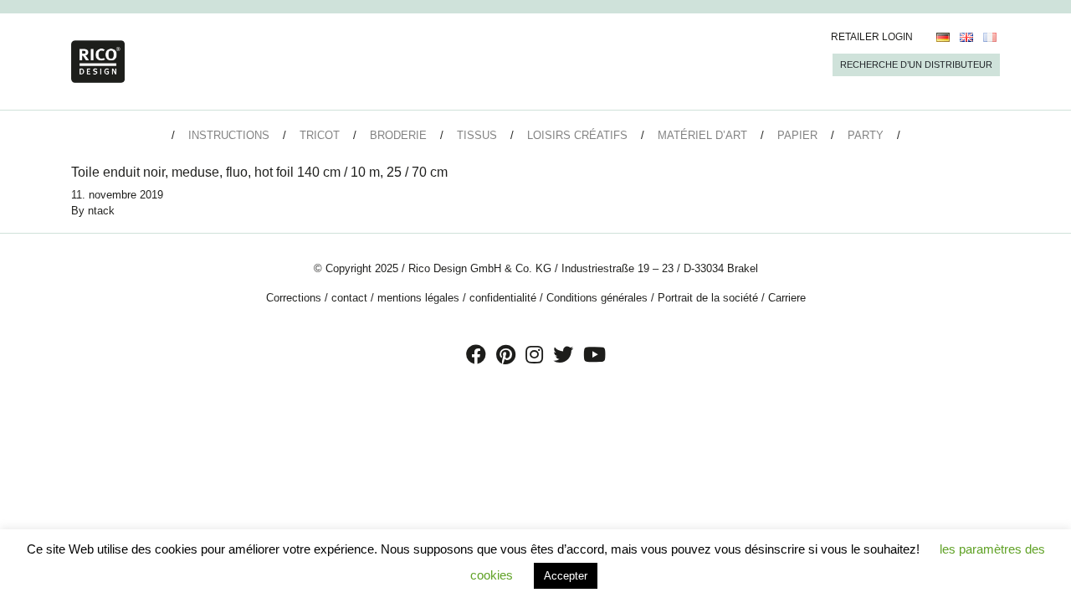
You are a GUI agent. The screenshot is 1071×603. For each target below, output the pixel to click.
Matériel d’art (702, 135)
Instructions (228, 135)
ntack (101, 210)
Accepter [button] (565, 576)
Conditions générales (597, 297)
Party (866, 135)
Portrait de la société (708, 297)
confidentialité (502, 297)
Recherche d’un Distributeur (916, 64)
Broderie (398, 135)
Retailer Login (872, 37)
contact (349, 297)
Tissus (477, 135)
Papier (797, 135)
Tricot (320, 135)
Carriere (787, 297)
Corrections (293, 297)
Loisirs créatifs (577, 135)
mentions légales (418, 297)
